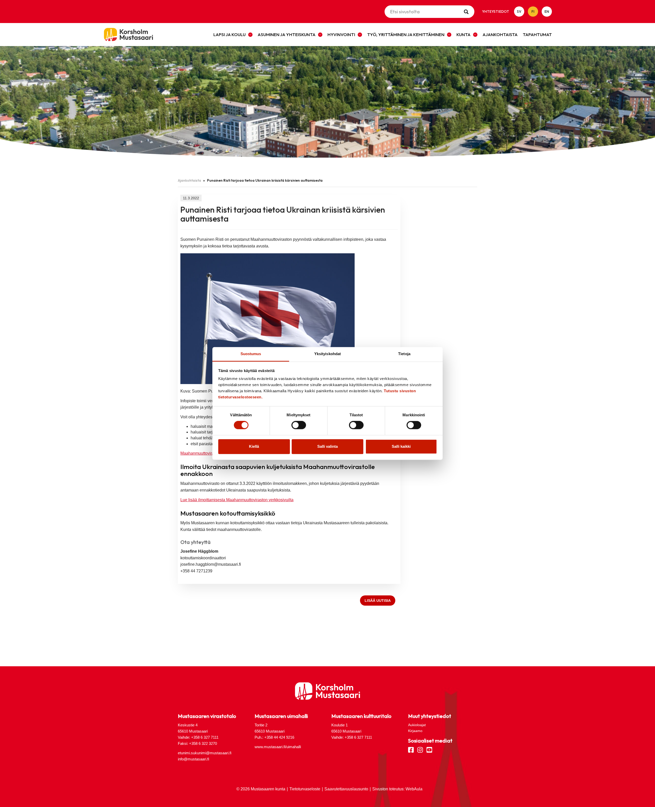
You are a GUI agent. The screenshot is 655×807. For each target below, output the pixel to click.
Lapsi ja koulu (229, 34)
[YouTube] (429, 749)
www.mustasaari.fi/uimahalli (278, 747)
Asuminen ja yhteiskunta (286, 34)
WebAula (414, 789)
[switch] (298, 425)
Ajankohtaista (500, 34)
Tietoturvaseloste (304, 789)
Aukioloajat (417, 725)
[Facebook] (411, 749)
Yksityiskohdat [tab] (327, 354)
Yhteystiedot (495, 11)
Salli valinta (327, 446)
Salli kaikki (401, 446)
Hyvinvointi (341, 34)
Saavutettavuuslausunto (346, 789)
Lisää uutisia (378, 600)
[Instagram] (420, 749)
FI (532, 11)
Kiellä (254, 446)
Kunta (463, 34)
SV (519, 11)
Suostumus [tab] (251, 354)
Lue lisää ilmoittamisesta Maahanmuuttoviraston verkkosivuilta (236, 500)
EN (546, 11)
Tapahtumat (537, 34)
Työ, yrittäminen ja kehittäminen (405, 34)
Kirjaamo (415, 731)
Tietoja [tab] (404, 354)
